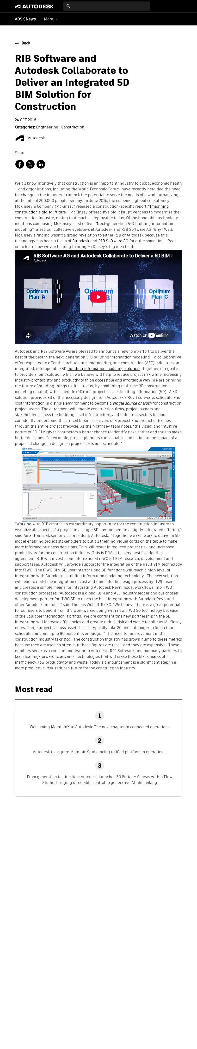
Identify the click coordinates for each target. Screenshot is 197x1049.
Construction (72, 127)
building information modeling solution (104, 369)
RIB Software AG (113, 241)
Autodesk (36, 138)
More (48, 19)
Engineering (47, 127)
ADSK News (25, 19)
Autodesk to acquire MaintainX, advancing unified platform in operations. (99, 752)
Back (26, 43)
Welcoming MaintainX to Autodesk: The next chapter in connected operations (100, 727)
